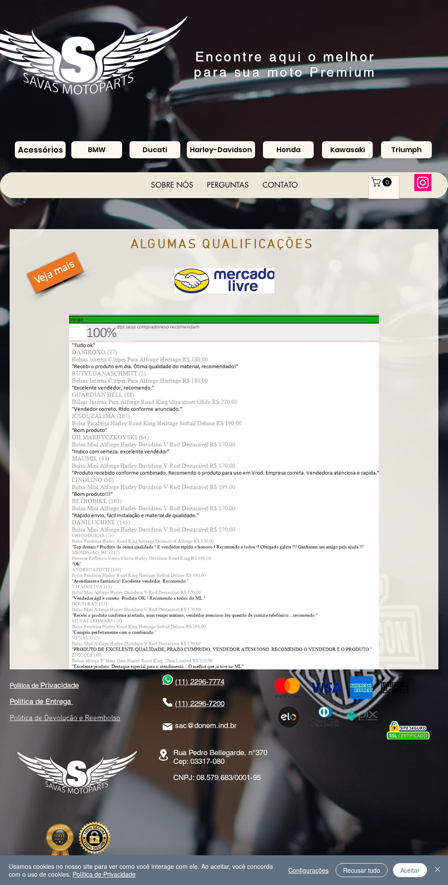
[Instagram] (422, 182)
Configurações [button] (308, 870)
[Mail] (167, 726)
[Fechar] (437, 870)
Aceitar (410, 870)
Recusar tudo (361, 870)
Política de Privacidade (104, 874)
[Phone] (167, 702)
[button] (382, 182)
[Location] (163, 755)
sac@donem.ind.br (206, 725)
